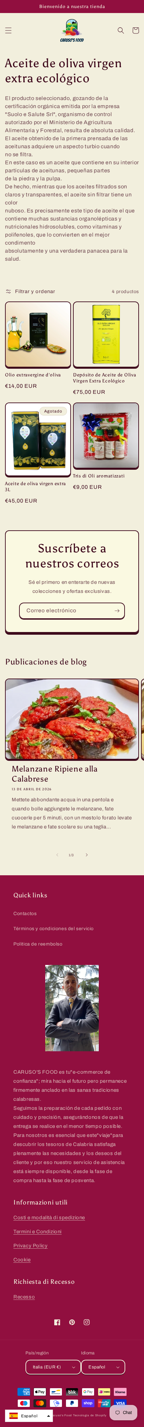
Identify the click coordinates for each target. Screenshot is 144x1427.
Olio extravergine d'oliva (33, 375)
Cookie (22, 1259)
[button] (8, 30)
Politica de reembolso (38, 944)
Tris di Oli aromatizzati (99, 476)
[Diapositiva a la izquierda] (57, 855)
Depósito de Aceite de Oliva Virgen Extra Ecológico (104, 378)
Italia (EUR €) (47, 1367)
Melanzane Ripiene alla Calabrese (55, 774)
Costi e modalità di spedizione (49, 1217)
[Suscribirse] (117, 611)
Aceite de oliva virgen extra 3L (35, 486)
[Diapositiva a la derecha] (86, 855)
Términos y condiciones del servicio (53, 928)
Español (96, 1367)
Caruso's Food (61, 1415)
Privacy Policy (30, 1245)
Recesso (24, 1297)
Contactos (25, 913)
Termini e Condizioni (37, 1231)
